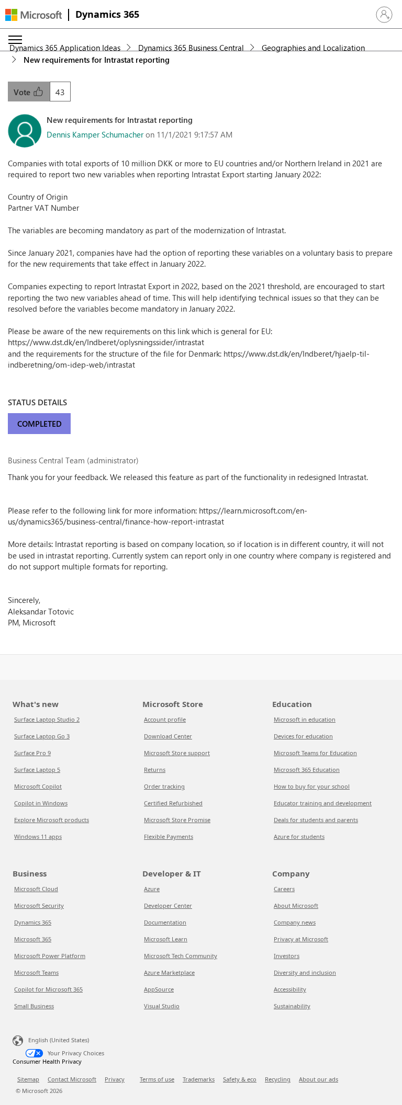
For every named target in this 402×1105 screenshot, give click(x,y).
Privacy (115, 1079)
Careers (284, 889)
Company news (295, 922)
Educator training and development (323, 803)
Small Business (34, 1006)
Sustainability (292, 1006)
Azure (152, 889)
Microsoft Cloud (36, 889)
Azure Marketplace (169, 972)
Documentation (165, 922)
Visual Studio (162, 1006)
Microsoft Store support (177, 753)
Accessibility (290, 989)
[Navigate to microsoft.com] (33, 15)
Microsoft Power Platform (49, 956)
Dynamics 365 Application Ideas (64, 47)
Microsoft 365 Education (307, 769)
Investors (286, 956)
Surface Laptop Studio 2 (47, 719)
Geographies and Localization (313, 47)
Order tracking (164, 786)
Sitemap (28, 1079)
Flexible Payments (168, 836)
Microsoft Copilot (38, 786)
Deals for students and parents (316, 820)
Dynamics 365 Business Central (191, 47)
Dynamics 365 (107, 14)
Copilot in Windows (41, 803)
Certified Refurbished (173, 803)
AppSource (159, 989)
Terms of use (157, 1079)
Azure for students (299, 836)
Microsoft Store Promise (177, 820)
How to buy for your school (312, 786)
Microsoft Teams (36, 972)
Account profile (165, 719)
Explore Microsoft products (51, 820)
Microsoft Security (39, 905)
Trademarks (199, 1079)
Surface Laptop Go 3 (42, 736)
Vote (23, 92)
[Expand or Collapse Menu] (15, 40)
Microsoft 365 (32, 939)
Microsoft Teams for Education (315, 753)
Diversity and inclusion (305, 972)
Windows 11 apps (38, 836)
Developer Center (168, 905)
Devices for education (303, 736)
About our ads (318, 1079)
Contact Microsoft (72, 1079)
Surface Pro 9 (32, 753)
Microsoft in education (305, 719)
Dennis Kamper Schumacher (95, 134)
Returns (154, 769)
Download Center (168, 736)
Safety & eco (239, 1079)
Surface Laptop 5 (37, 769)
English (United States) (58, 1040)
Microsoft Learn (165, 939)
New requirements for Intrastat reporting (97, 59)
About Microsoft (296, 905)
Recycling (278, 1079)
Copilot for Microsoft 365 (48, 989)
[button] (384, 14)
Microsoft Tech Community (180, 956)
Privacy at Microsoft (301, 939)
